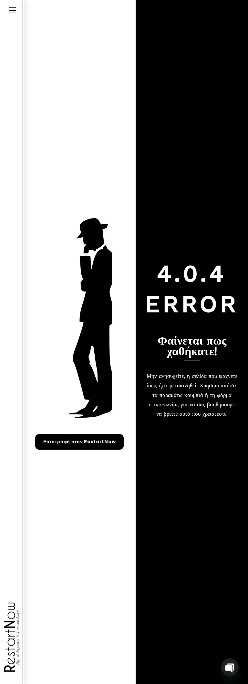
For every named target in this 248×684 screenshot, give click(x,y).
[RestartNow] (10, 637)
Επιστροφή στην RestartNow (79, 441)
